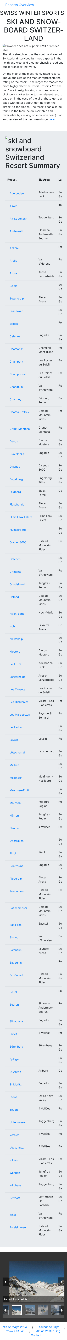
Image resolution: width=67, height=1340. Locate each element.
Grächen (15, 559)
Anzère (14, 248)
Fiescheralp (17, 504)
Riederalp (16, 878)
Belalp (14, 286)
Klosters (15, 651)
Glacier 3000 (18, 542)
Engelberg (16, 479)
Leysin (14, 740)
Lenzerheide (17, 676)
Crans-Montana (20, 428)
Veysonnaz (17, 1147)
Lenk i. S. (15, 664)
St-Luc (14, 937)
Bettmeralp (17, 298)
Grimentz (15, 571)
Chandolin (16, 386)
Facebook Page (48, 1327)
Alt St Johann (18, 218)
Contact (35, 1335)
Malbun (14, 765)
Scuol (13, 992)
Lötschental (17, 752)
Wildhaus (15, 1185)
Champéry (16, 361)
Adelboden (17, 193)
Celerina (15, 336)
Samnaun (15, 950)
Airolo (13, 206)
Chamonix (16, 349)
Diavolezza (17, 454)
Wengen (15, 1172)
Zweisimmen (18, 1227)
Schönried (16, 975)
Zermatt (15, 1198)
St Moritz (16, 1084)
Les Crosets (17, 689)
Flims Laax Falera (21, 517)
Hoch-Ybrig (17, 613)
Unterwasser (18, 1122)
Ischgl (13, 626)
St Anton (15, 1072)
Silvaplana (16, 1021)
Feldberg (15, 492)
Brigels (14, 323)
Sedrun (14, 1004)
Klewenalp (16, 639)
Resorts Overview (19, 5)
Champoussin (18, 374)
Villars (14, 1160)
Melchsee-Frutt (19, 790)
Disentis (15, 466)
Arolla (13, 260)
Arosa (13, 273)
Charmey (15, 399)
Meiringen (16, 777)
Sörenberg (16, 1046)
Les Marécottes (20, 714)
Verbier (14, 1135)
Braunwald (16, 311)
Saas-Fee (15, 924)
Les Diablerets (19, 702)
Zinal (13, 1214)
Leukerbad (16, 727)
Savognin (16, 962)
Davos (14, 441)
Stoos (13, 1097)
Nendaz (15, 828)
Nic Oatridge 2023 (14, 1327)
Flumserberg (18, 529)
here (51, 119)
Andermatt (16, 231)
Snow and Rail (14, 1331)
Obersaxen (17, 840)
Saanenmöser (18, 908)
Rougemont (17, 891)
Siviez (13, 1034)
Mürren (14, 815)
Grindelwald (17, 584)
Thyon (14, 1109)
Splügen (15, 1059)
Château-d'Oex (19, 412)
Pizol (13, 853)
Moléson (15, 803)
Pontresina (16, 866)
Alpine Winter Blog (47, 1331)
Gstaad (14, 597)
